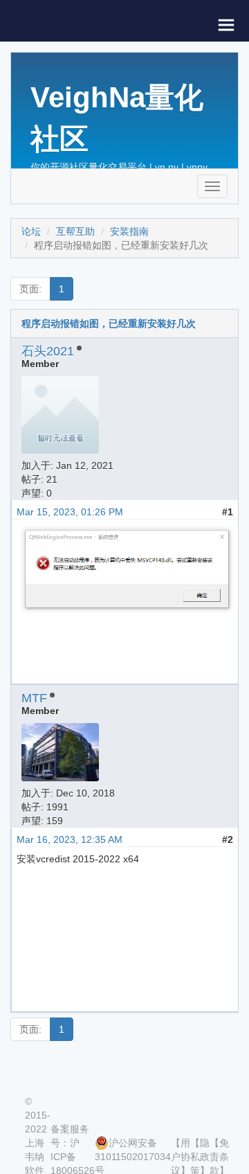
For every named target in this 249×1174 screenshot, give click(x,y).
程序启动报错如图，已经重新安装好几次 (108, 323)
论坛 (31, 231)
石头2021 (47, 351)
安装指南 (129, 231)
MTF (34, 698)
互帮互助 (75, 231)
